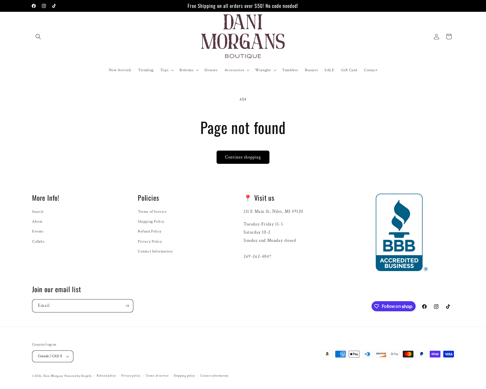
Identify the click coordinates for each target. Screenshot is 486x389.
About (37, 221)
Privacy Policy (150, 241)
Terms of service (157, 376)
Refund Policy (149, 231)
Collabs (38, 241)
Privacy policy (131, 376)
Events (38, 231)
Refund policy (106, 376)
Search (38, 211)
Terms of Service (152, 211)
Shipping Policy (151, 221)
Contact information (214, 376)
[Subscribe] (127, 305)
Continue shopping (243, 157)
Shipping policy (184, 376)
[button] (38, 36)
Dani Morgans (53, 376)
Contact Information (155, 251)
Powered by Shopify (78, 376)
